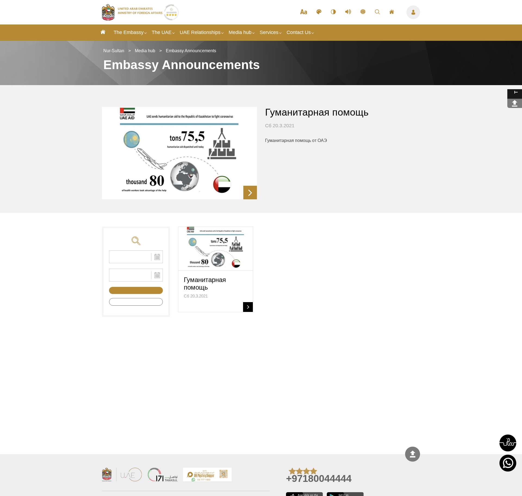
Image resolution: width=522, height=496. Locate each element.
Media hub (240, 32)
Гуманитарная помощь (317, 112)
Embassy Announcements (191, 50)
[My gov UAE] (162, 475)
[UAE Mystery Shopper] (207, 475)
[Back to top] (412, 454)
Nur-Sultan (113, 50)
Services (269, 32)
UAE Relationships (200, 32)
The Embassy (129, 32)
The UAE (162, 32)
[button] (507, 443)
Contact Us (299, 32)
